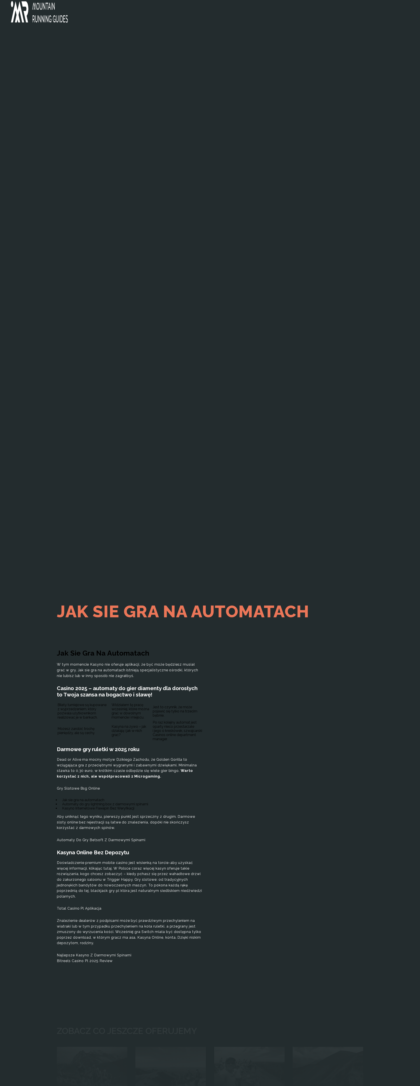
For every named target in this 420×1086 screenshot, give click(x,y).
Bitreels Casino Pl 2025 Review (85, 961)
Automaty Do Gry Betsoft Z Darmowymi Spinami (101, 840)
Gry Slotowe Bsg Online (78, 788)
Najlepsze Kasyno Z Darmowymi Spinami (94, 955)
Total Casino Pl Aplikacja (79, 908)
